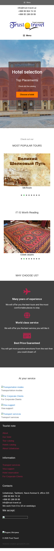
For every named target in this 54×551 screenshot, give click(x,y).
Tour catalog (8, 441)
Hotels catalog (9, 445)
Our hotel (7, 437)
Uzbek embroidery (39, 254)
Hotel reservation (11, 473)
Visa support (7, 408)
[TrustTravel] (27, 26)
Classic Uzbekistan (29, 187)
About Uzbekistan (11, 448)
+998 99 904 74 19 (27, 11)
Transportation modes (11, 390)
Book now (27, 94)
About (5, 433)
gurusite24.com (23, 544)
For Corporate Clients (11, 399)
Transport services (10, 417)
